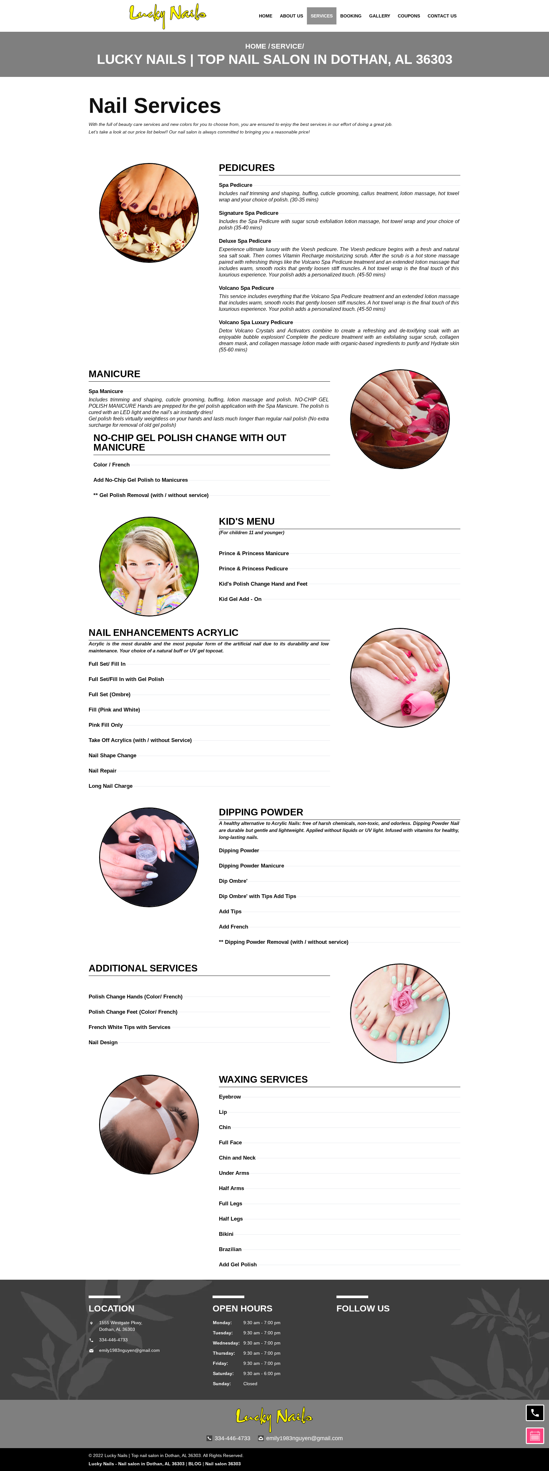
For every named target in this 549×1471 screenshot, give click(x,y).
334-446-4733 (113, 1339)
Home (265, 15)
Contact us (442, 15)
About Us (291, 15)
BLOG (194, 1463)
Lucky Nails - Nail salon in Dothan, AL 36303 (137, 1463)
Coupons (409, 15)
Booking (351, 15)
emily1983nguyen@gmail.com (129, 1350)
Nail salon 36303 (223, 1463)
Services (322, 15)
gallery (379, 15)
